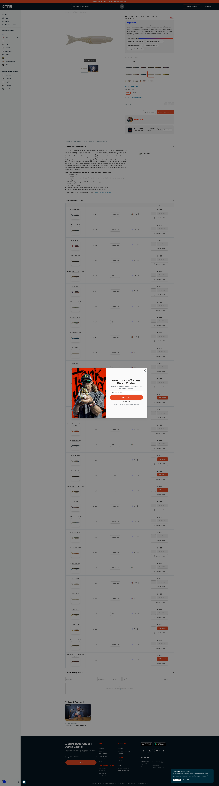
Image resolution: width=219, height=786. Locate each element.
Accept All (177, 780)
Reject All (186, 780)
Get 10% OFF (126, 397)
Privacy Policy (197, 776)
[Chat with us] (24, 782)
